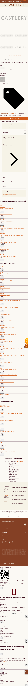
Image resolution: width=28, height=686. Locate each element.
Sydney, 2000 (21, 138)
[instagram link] (9, 542)
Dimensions (2, 620)
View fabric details (4, 83)
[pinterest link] (6, 542)
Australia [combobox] (3, 546)
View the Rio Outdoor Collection (9, 194)
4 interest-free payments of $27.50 (6, 69)
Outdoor (1, 60)
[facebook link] (3, 542)
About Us (4, 536)
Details (1, 631)
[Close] (1, 569)
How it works (4, 661)
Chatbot (5, 501)
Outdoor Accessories (8, 59)
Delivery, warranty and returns (7, 633)
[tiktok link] (12, 542)
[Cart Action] (0, 212)
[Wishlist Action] (2, 212)
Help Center (6, 495)
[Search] (5, 5)
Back (14, 613)
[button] (25, 5)
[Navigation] (2, 5)
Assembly (2, 634)
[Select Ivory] (2, 79)
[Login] (24, 5)
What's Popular (5, 532)
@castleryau (20, 461)
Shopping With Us (6, 529)
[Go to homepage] (14, 5)
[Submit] (25, 524)
